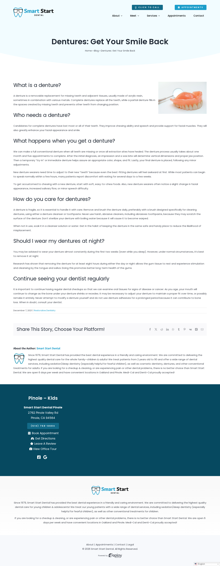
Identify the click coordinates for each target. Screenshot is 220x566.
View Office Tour (45, 449)
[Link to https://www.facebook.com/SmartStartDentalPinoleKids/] (39, 457)
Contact (120, 544)
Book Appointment (45, 433)
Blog (96, 50)
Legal (131, 544)
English (201, 564)
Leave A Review (45, 444)
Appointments (104, 544)
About (90, 544)
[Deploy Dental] (115, 555)
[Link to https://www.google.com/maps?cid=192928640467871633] (45, 457)
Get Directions (45, 438)
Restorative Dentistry (44, 310)
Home (88, 50)
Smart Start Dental (48, 348)
